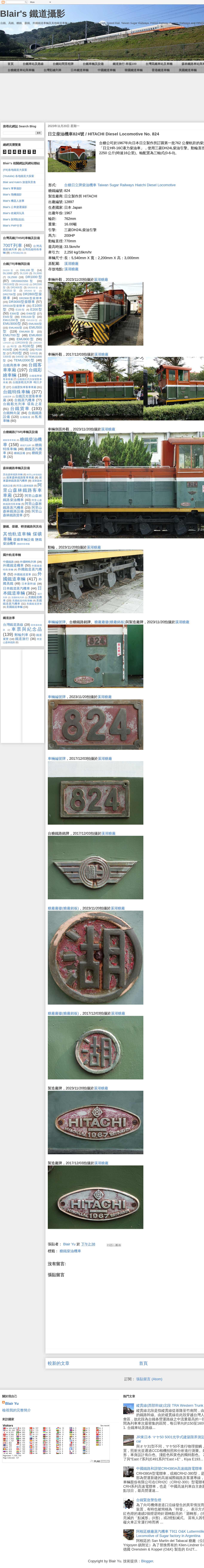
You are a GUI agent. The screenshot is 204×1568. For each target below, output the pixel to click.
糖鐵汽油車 (25, 445)
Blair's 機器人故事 (13, 200)
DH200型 (8, 270)
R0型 (14, 346)
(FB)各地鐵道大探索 (15, 169)
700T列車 (12, 245)
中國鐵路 (8, 561)
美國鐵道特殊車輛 (22, 600)
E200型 (36, 309)
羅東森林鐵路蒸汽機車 (22, 479)
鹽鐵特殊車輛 (23, 544)
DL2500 (12, 277)
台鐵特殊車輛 (16, 391)
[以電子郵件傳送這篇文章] (108, 1245)
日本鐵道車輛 (80, 70)
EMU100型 (28, 316)
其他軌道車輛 (17, 534)
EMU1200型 (11, 320)
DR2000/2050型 (22, 281)
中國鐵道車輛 (107, 70)
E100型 (20, 309)
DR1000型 (34, 277)
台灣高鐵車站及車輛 (159, 63)
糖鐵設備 (19, 453)
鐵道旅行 (22, 639)
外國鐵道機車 (13, 565)
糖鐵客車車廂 (9, 440)
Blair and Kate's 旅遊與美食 (19, 182)
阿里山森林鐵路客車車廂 (22, 490)
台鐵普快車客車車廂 (24, 387)
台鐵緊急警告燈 (148, 1500)
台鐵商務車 (11, 365)
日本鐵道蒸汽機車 (16, 588)
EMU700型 (11, 335)
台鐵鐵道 (25, 417)
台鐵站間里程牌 (63, 63)
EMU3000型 (12, 323)
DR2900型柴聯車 (30, 298)
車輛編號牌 (57, 622)
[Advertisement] (12, 695)
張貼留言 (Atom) (149, 1379)
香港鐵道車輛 (161, 70)
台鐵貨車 (20, 408)
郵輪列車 (21, 635)
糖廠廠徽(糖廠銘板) (109, 622)
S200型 (34, 353)
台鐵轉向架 (11, 413)
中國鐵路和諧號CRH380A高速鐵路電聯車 (169, 1468)
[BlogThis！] (111, 1245)
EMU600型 (27, 331)
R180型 (24, 349)
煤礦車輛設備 (23, 539)
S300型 (7, 356)
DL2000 (37, 273)
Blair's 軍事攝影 (12, 188)
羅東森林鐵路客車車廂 (20, 477)
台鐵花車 (7, 396)
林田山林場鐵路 (34, 474)
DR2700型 (9, 294)
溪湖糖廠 (71, 264)
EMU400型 (15, 327)
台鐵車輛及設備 (93, 63)
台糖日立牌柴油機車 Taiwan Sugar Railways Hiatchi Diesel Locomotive (120, 185)
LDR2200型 (21, 342)
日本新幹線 (29, 583)
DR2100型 (8, 284)
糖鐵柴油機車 (70, 1251)
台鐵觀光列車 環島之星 (22, 404)
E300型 (14, 313)
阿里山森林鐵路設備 (22, 509)
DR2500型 (32, 287)
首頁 (11, 63)
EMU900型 (25, 339)
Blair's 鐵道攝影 (32, 14)
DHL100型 (27, 270)
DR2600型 (30, 291)
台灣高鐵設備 (16, 253)
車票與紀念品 (26, 629)
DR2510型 (10, 290)
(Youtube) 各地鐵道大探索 (18, 176)
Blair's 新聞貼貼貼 (13, 219)
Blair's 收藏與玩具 (13, 213)
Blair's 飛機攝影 (12, 194)
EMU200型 (32, 320)
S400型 (20, 356)
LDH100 (7, 343)
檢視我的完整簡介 (16, 1410)
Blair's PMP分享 (12, 225)
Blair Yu (12, 1403)
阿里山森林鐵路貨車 (22, 513)
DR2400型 (17, 287)
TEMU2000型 (24, 360)
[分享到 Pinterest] (119, 1245)
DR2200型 (24, 284)
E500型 (8, 316)
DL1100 (24, 273)
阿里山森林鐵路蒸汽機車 (22, 505)
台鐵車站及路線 (33, 63)
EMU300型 (35, 323)
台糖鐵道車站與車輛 (21, 70)
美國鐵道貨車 (34, 603)
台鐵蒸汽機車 (24, 400)
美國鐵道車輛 (188, 70)
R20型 (17, 353)
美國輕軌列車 (17, 597)
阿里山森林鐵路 (25, 485)
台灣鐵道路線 (13, 624)
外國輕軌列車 (28, 561)
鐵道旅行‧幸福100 (124, 63)
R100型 (29, 346)
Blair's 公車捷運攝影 (15, 207)
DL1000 (7, 273)
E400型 (31, 313)
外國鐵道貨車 (22, 574)
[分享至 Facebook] (116, 1245)
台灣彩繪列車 (53, 70)
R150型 (8, 349)
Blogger (147, 1561)
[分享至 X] (113, 1245)
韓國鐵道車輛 (134, 70)
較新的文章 (58, 1363)
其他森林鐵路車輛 (13, 474)
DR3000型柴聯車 (22, 302)
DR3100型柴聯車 (14, 305)
